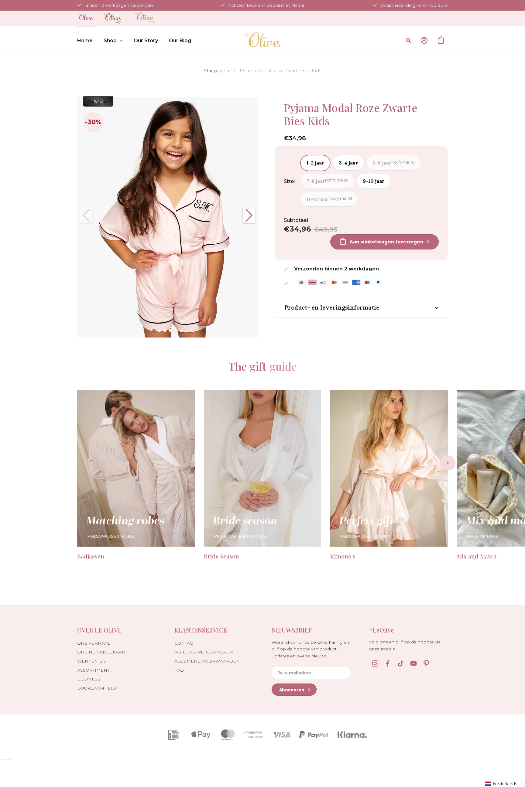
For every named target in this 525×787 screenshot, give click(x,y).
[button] (154, 330)
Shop (110, 40)
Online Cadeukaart (102, 652)
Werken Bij (91, 661)
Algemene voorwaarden (207, 661)
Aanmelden (424, 40)
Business (88, 679)
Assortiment (93, 670)
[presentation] (447, 462)
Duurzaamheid (96, 688)
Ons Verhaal (93, 643)
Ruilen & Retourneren (203, 652)
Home (85, 40)
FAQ (179, 670)
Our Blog (180, 40)
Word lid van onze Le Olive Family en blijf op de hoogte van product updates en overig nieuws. (310, 649)
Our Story (146, 40)
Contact (184, 643)
